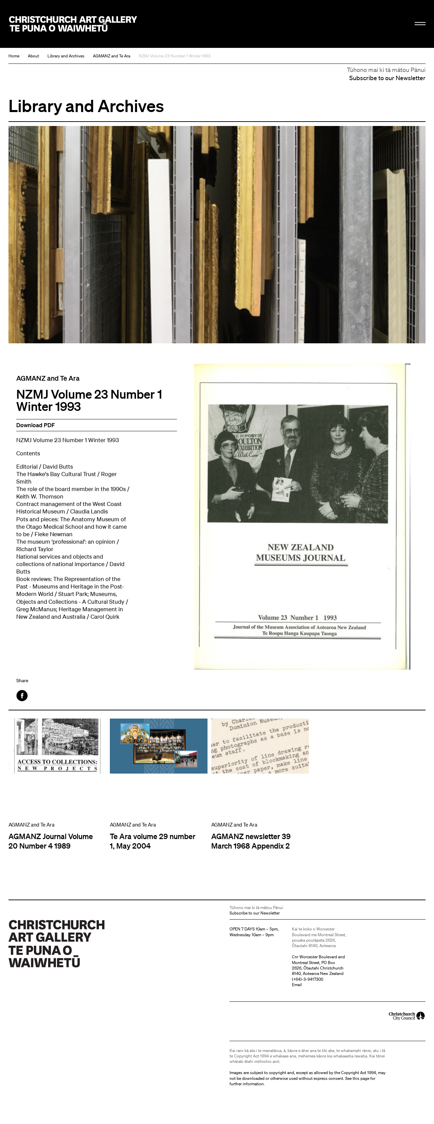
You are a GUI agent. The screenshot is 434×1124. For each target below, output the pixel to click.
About (33, 56)
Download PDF (35, 425)
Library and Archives (65, 56)
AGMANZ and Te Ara (111, 56)
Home (13, 56)
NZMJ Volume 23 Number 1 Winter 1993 (175, 56)
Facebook (22, 695)
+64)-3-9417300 (308, 979)
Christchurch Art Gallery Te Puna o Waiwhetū (73, 24)
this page (361, 1078)
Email (297, 984)
